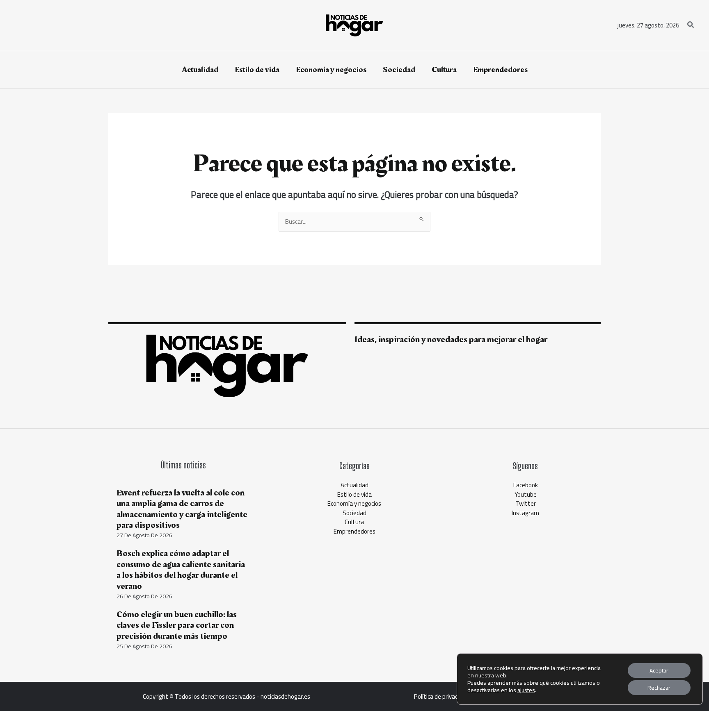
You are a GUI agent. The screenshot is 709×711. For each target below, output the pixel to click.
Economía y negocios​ (354, 503)
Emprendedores (354, 531)
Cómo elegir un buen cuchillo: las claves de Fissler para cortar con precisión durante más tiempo (177, 625)
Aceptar (659, 670)
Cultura (354, 522)
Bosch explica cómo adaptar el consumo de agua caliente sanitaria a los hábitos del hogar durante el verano (181, 570)
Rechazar (658, 687)
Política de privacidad (441, 696)
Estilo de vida (354, 494)
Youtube (526, 494)
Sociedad (354, 513)
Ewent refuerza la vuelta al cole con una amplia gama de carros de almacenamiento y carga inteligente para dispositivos (182, 509)
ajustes (526, 690)
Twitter (525, 503)
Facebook (525, 485)
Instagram (525, 513)
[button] (691, 25)
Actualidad (354, 485)
